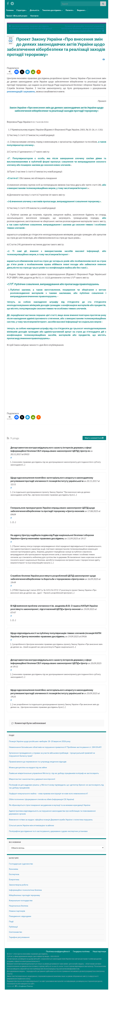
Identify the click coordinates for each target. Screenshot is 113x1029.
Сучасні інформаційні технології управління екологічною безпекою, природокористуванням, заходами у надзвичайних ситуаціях (82, 28)
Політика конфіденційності (58, 951)
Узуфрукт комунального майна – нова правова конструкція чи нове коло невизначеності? (48, 793)
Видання (81, 10)
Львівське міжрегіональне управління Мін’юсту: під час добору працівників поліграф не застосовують (54, 773)
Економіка (13, 869)
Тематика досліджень (52, 10)
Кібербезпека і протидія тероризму (24, 895)
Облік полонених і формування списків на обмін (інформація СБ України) (41, 799)
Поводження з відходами (20, 916)
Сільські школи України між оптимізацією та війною (31, 825)
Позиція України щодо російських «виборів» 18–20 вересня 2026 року (39, 741)
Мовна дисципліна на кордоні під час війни (28, 767)
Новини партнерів (17, 911)
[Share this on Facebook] (16, 72)
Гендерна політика (81, 951)
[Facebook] (8, 3)
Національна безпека (18, 905)
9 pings (14, 438)
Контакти (34, 16)
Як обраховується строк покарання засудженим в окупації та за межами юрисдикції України (49, 805)
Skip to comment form (93, 438)
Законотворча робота (18, 885)
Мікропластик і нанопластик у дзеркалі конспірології (32, 779)
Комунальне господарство (21, 900)
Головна (10, 10)
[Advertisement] (56, 380)
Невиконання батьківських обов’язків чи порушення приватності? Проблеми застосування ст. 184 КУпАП (55, 747)
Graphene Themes (26, 986)
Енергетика (14, 879)
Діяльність (34, 10)
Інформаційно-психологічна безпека (25, 890)
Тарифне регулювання (19, 937)
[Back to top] (106, 1022)
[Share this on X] (22, 72)
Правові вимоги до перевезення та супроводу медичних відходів (37, 761)
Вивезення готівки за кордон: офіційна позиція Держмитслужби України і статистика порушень (51, 819)
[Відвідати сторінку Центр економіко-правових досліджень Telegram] (12, 3)
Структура (21, 10)
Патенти (69, 10)
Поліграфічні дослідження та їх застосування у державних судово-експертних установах (48, 831)
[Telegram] (27, 72)
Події (11, 921)
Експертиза (14, 874)
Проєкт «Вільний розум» (17, 16)
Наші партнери (99, 951)
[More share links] (38, 72)
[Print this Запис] (104, 59)
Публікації (13, 926)
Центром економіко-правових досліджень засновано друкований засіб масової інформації (30, 27)
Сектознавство (15, 932)
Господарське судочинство (21, 864)
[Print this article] (33, 72)
